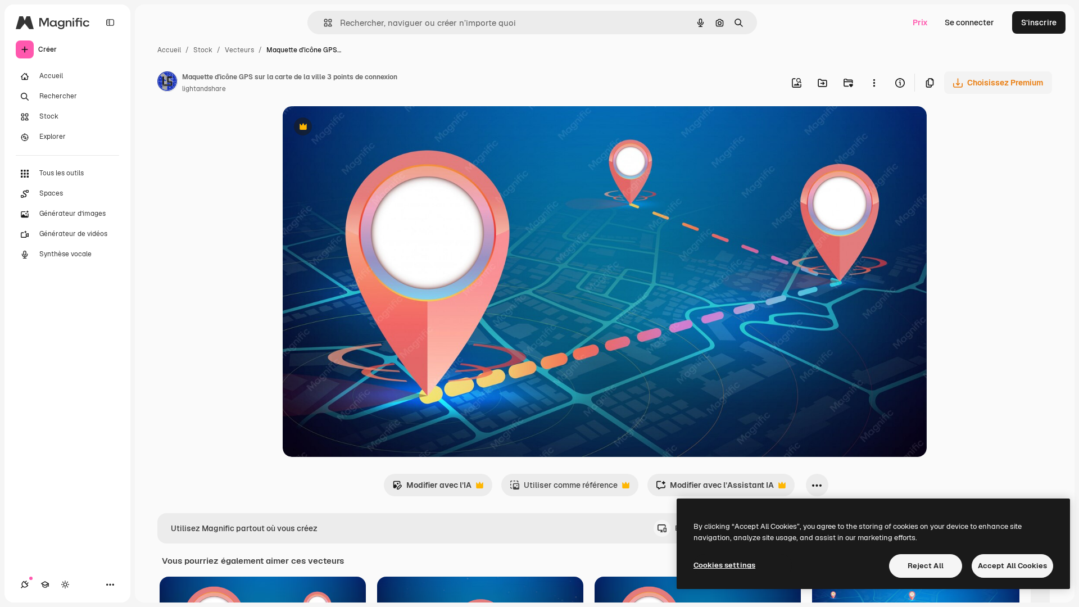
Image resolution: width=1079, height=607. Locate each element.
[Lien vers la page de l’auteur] (167, 83)
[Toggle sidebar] (110, 22)
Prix (920, 22)
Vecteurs (239, 50)
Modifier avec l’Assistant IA (715, 488)
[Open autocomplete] (323, 23)
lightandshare (204, 88)
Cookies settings (724, 565)
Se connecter (969, 22)
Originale (357, 128)
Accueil (169, 50)
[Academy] (45, 585)
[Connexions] (25, 585)
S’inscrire (1039, 22)
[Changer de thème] (65, 585)
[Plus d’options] (874, 82)
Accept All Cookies (1012, 565)
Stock (202, 50)
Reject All (926, 565)
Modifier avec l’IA (432, 488)
